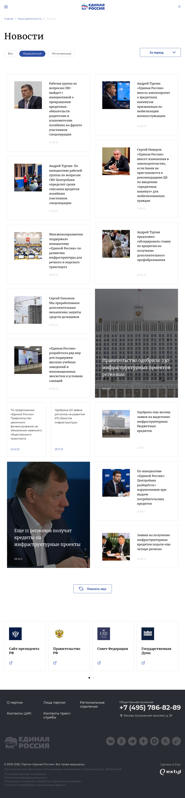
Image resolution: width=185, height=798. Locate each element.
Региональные (61, 53)
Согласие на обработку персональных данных (34, 785)
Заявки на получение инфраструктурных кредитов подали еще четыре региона (154, 542)
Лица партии (54, 703)
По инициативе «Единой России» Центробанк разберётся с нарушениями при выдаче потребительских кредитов (151, 487)
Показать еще (96, 589)
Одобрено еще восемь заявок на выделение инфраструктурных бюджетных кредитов (153, 421)
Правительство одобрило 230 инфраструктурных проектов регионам (136, 367)
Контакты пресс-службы (57, 715)
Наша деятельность (30, 18)
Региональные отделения (92, 705)
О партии (15, 703)
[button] (89, 677)
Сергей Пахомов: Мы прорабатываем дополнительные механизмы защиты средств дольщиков (65, 307)
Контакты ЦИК (19, 713)
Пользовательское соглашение (25, 774)
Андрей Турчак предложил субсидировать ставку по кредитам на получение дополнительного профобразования (154, 246)
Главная (9, 18)
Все (10, 53)
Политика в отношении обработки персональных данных (42, 781)
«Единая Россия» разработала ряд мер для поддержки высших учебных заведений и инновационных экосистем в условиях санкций (66, 365)
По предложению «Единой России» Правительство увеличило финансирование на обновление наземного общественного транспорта (26, 424)
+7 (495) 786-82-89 (150, 707)
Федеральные (32, 53)
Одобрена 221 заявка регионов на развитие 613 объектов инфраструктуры (70, 416)
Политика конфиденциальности (25, 777)
